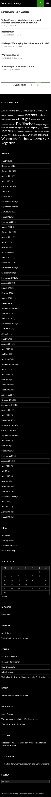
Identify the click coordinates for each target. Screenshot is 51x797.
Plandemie (5, 124)
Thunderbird (27, 131)
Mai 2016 (5, 354)
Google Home (19, 115)
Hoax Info (5, 614)
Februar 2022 (7, 222)
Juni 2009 (5, 506)
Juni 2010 (5, 476)
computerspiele (29, 111)
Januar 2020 (6, 298)
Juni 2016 (5, 349)
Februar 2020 (7, 293)
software (5, 127)
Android (13, 110)
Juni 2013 (5, 440)
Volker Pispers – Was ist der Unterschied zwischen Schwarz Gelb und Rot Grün (21, 21)
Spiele (29, 128)
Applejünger (6, 633)
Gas (8, 115)
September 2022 (8, 206)
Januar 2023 (6, 191)
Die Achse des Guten (10, 656)
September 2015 (8, 364)
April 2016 (6, 359)
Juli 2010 (5, 471)
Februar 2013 (7, 456)
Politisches (25, 123)
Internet (31, 115)
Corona (41, 110)
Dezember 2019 (8, 303)
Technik (6, 131)
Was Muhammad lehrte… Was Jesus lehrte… (20, 719)
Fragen (3, 115)
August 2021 (7, 237)
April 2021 (6, 252)
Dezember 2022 (8, 196)
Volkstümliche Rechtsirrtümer (14, 638)
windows (23, 135)
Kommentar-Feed (9, 545)
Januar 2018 (6, 318)
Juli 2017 (5, 334)
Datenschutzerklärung (9, 793)
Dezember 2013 (8, 420)
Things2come (17, 131)
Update (34, 131)
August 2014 (7, 410)
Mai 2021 (5, 247)
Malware (34, 119)
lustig (15, 119)
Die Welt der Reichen (10, 662)
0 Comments (19, 26)
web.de (4, 135)
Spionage (41, 128)
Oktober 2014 (7, 400)
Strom (46, 128)
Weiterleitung (13, 135)
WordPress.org (8, 550)
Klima (42, 115)
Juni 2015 (5, 374)
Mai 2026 (5, 161)
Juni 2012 (5, 466)
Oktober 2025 (7, 171)
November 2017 (8, 323)
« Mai (4, 596)
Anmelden (5, 535)
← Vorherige (19, 85)
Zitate (38, 138)
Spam (20, 127)
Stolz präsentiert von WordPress (32, 793)
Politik (12, 124)
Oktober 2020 (7, 273)
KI (38, 115)
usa (39, 131)
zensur (32, 139)
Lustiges (24, 119)
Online (41, 119)
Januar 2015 (6, 395)
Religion (39, 124)
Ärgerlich (8, 143)
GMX (12, 115)
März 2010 (6, 486)
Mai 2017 (5, 339)
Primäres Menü (47, 3)
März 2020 (6, 288)
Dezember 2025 (8, 166)
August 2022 (7, 211)
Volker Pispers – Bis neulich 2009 (17, 66)
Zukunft (46, 139)
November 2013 (8, 425)
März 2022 (6, 217)
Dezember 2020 (8, 262)
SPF (25, 128)
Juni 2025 (5, 181)
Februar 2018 (7, 313)
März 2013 (6, 450)
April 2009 (6, 512)
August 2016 (7, 344)
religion (45, 124)
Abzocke (4, 111)
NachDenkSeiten (8, 667)
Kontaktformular (7, 119)
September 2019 (8, 308)
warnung (45, 131)
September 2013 (8, 435)
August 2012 (7, 461)
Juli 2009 (5, 501)
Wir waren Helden (10, 55)
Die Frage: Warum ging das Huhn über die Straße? (25, 43)
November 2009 (8, 496)
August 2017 (7, 328)
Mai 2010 (5, 481)
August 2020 (7, 283)
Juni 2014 (5, 415)
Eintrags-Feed (7, 540)
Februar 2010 (7, 491)
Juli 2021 (5, 242)
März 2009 (6, 517)
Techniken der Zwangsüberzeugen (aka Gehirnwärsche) (25, 677)
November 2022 (8, 201)
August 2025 (7, 176)
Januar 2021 (6, 257)
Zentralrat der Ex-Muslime (13, 724)
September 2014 (8, 405)
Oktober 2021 (7, 232)
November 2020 (8, 267)
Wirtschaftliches (38, 134)
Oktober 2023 (7, 186)
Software (14, 128)
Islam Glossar (7, 714)
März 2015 (6, 389)
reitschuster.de (7, 672)
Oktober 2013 (7, 430)
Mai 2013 (5, 445)
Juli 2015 (5, 369)
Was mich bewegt (11, 3)
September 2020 (8, 278)
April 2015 (6, 384)
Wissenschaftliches (15, 139)
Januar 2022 (6, 227)
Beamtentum (7, 31)
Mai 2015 (5, 379)
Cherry (19, 111)
